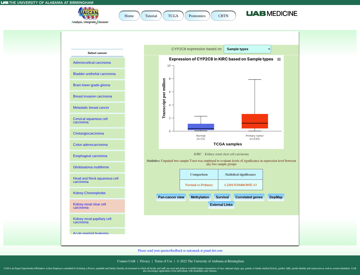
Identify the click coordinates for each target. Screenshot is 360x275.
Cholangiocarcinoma (88, 133)
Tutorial (151, 16)
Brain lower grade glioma (91, 85)
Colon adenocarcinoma (90, 144)
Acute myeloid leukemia (91, 233)
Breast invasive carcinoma (92, 96)
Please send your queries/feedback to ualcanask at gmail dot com (180, 250)
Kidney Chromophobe (89, 193)
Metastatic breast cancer (91, 107)
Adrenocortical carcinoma (92, 62)
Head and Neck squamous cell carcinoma (96, 180)
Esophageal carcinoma (90, 156)
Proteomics (197, 16)
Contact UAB (126, 261)
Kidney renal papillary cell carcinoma (92, 220)
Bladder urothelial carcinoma (94, 74)
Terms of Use (163, 261)
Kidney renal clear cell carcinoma (89, 205)
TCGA (173, 16)
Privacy (145, 261)
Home (129, 16)
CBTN (223, 16)
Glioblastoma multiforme (91, 167)
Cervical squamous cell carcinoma (90, 120)
